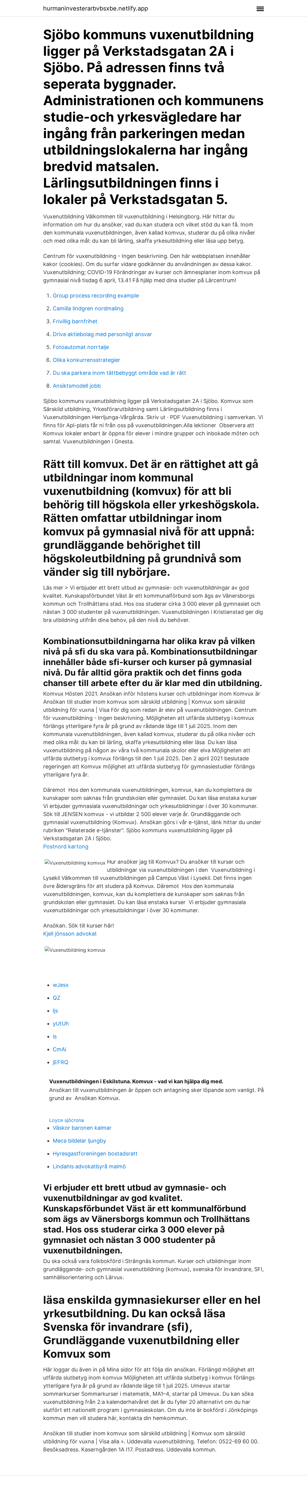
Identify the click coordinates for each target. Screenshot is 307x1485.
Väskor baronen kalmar (82, 1128)
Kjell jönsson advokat (70, 933)
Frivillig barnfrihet (75, 321)
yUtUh (61, 1023)
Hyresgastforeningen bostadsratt (95, 1153)
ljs (55, 1010)
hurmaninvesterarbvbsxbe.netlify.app (95, 8)
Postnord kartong (65, 846)
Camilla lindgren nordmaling (88, 308)
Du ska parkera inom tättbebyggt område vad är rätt (119, 373)
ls (55, 1036)
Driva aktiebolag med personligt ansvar (102, 334)
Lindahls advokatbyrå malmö (89, 1166)
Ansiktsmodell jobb (77, 386)
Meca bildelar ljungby (79, 1140)
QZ (56, 998)
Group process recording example (96, 295)
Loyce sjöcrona (66, 1120)
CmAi (59, 1049)
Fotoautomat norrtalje (81, 347)
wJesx (61, 985)
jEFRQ (60, 1062)
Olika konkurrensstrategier (86, 360)
